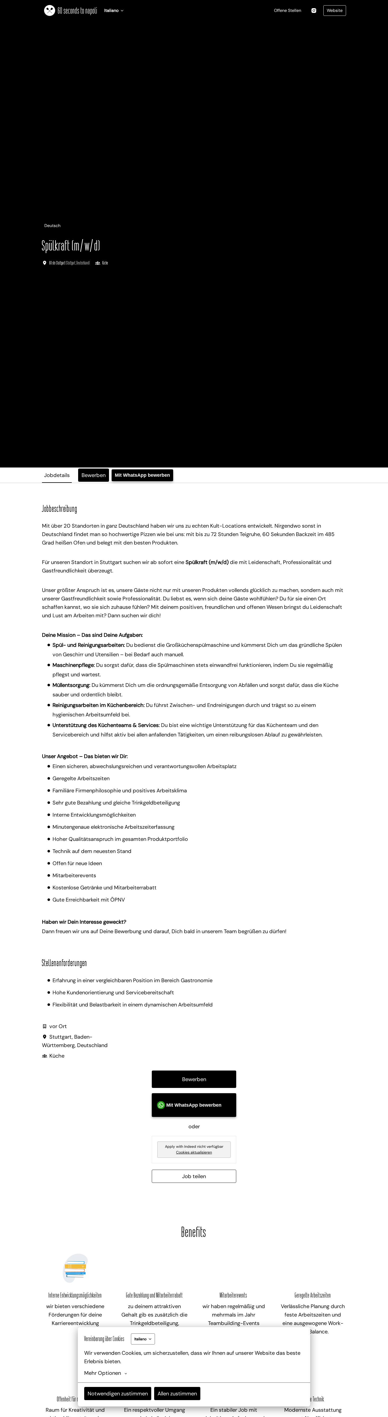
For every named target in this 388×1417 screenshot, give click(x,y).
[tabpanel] (194, 843)
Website (335, 10)
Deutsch (52, 225)
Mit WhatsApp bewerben (142, 475)
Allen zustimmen (177, 1393)
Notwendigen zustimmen (118, 1393)
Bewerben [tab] (94, 475)
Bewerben (194, 1079)
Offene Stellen (287, 10)
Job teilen (194, 1176)
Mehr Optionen (102, 1373)
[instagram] (314, 10)
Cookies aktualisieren (194, 1152)
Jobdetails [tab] (57, 475)
